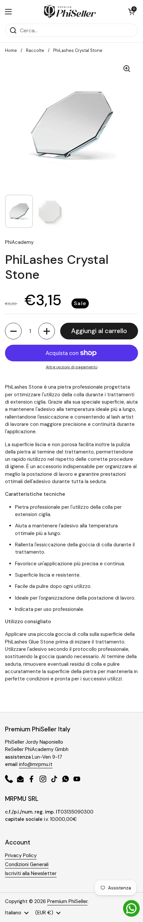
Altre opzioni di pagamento (71, 367)
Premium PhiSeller (67, 901)
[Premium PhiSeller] (70, 11)
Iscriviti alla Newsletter (31, 873)
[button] (131, 11)
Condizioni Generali (27, 864)
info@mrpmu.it (36, 764)
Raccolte (35, 50)
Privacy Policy (21, 855)
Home (11, 50)
